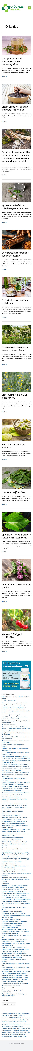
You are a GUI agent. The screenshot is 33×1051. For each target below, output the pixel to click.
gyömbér (16, 1024)
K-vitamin (22, 1024)
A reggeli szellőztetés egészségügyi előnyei (14, 705)
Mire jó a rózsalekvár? (8, 988)
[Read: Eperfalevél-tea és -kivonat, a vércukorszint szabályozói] (16, 521)
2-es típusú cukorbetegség (8, 1013)
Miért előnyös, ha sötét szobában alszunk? (14, 913)
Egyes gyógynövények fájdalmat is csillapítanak (15, 756)
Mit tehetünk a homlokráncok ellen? (12, 850)
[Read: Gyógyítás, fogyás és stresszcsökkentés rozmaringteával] (16, 45)
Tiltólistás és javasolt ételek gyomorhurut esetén (15, 788)
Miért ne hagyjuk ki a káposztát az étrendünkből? (15, 786)
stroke (13, 1032)
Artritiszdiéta (5, 883)
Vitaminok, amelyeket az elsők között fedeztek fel (15, 766)
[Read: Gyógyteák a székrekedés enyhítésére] (16, 287)
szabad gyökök (19, 1032)
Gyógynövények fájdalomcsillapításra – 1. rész (15, 977)
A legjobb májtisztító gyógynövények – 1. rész (14, 805)
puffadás (4, 1032)
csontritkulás (5, 1017)
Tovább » (4, 76)
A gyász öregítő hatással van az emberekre (14, 895)
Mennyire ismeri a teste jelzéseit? (11, 985)
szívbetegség (6, 1036)
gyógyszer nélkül (8, 1024)
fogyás (3, 1021)
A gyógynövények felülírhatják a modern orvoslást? (16, 772)
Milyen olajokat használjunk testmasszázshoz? (15, 901)
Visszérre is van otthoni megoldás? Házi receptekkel (16, 829)
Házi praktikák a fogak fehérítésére (11, 919)
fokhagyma (9, 1021)
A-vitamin (18, 1013)
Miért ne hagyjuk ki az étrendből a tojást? (13, 831)
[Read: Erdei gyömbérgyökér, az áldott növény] (16, 381)
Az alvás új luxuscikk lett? (9, 700)
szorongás (27, 1032)
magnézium (16, 1028)
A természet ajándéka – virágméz (11, 715)
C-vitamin (19, 1015)
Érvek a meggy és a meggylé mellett (12, 911)
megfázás (27, 1028)
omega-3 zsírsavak (13, 1030)
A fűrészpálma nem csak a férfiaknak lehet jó (14, 821)
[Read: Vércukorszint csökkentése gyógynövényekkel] (16, 239)
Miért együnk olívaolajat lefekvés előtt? (12, 837)
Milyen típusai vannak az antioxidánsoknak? (14, 947)
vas (11, 1036)
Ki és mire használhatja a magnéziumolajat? (14, 973)
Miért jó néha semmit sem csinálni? (11, 819)
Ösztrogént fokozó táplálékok (10, 933)
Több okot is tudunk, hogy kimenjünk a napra (14, 889)
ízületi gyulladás (22, 1036)
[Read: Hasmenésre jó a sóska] (16, 478)
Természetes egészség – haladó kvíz (12, 795)
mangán (23, 1028)
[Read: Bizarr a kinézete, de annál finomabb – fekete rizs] (16, 93)
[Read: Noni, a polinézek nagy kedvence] (16, 430)
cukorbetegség (13, 1017)
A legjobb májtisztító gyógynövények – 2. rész (14, 803)
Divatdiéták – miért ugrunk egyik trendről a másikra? (16, 971)
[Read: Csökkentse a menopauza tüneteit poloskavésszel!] (16, 334)
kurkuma (4, 1026)
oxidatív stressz (24, 1030)
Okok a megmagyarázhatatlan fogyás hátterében (15, 792)
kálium (9, 1026)
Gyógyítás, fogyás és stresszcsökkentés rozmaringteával (12, 61)
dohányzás (4, 1019)
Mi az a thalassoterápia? (8, 724)
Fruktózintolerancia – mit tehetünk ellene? (13, 941)
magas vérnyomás (7, 1028)
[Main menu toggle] (29, 8)
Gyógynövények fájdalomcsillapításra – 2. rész (15, 975)
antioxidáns (5, 1015)
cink (24, 1015)
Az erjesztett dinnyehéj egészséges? (12, 790)
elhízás (16, 1019)
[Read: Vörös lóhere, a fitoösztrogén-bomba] (16, 570)
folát (13, 1021)
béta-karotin (13, 1015)
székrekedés (5, 1034)
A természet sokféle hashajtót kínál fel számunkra (15, 817)
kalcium (28, 1024)
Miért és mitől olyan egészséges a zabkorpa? (14, 842)
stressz (9, 1032)
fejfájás (20, 1019)
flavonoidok (26, 1019)
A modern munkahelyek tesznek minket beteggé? (15, 764)
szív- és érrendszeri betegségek (18, 1034)
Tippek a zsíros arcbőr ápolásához (11, 839)
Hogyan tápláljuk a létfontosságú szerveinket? (14, 939)
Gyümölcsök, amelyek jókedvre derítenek (13, 823)
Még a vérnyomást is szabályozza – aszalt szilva (15, 848)
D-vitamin (20, 1017)
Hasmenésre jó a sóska (13, 492)
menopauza (5, 1030)
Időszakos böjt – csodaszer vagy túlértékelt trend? (16, 758)
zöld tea (15, 1036)
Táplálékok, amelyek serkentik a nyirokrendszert (15, 949)
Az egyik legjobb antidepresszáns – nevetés (14, 730)
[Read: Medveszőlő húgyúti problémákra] (16, 620)
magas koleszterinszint (17, 1026)
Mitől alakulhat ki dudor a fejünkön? (11, 797)
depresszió (27, 1017)
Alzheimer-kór (25, 1013)
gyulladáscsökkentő (20, 1021)
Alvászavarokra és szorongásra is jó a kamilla (14, 702)
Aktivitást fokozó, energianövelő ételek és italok (15, 983)
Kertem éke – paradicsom (9, 864)
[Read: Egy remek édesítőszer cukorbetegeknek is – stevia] (16, 192)
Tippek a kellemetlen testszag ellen (11, 815)
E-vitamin (10, 1019)
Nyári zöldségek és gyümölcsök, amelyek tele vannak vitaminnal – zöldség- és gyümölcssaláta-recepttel (15, 879)
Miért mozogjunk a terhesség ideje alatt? (13, 856)
